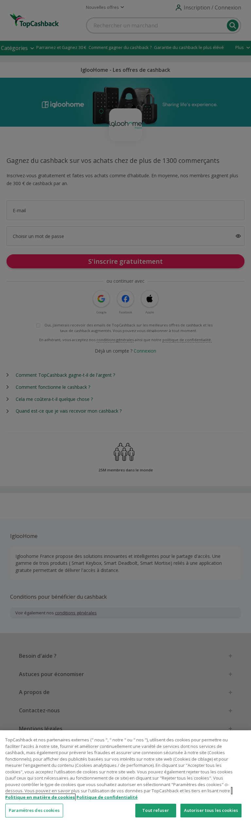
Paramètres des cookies (34, 810)
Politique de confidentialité (107, 797)
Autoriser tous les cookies (211, 810)
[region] (125, 776)
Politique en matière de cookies (40, 797)
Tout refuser (155, 810)
